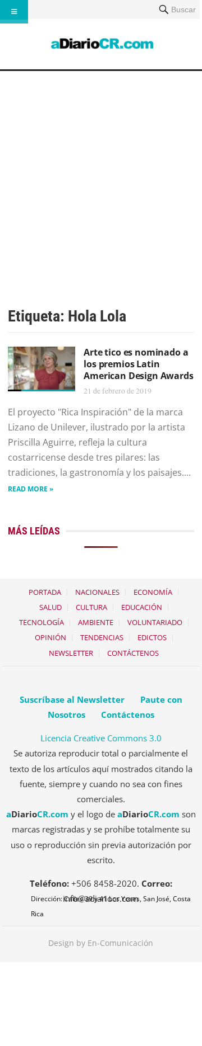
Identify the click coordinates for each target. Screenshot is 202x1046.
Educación (141, 607)
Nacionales (97, 592)
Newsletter (71, 653)
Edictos (152, 637)
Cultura (91, 607)
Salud (50, 607)
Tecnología (41, 622)
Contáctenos (133, 653)
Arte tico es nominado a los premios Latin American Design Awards (138, 364)
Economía (153, 592)
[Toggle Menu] (14, 11)
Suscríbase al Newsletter (72, 699)
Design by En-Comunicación (100, 943)
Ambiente (95, 622)
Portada (45, 592)
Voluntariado (154, 622)
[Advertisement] (101, 177)
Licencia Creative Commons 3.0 (101, 738)
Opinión (50, 637)
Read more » (30, 489)
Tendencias (101, 637)
